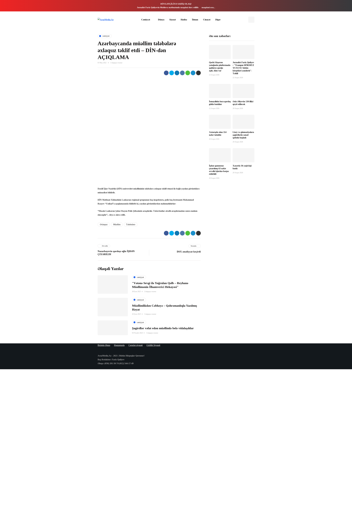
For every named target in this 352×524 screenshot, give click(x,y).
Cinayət (206, 19)
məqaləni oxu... (208, 7)
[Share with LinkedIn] (177, 73)
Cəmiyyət (145, 19)
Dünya (161, 19)
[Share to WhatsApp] (187, 73)
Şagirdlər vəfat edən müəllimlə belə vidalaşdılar (163, 328)
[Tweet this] (171, 73)
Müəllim (116, 224)
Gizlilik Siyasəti (153, 345)
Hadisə (184, 19)
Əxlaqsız (104, 224)
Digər (218, 19)
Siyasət (172, 19)
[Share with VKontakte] (182, 73)
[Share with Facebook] (166, 73)
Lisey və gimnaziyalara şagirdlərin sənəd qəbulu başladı (243, 135)
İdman (195, 19)
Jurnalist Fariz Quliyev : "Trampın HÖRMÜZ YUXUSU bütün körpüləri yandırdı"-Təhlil (243, 67)
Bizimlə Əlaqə (104, 345)
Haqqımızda (119, 345)
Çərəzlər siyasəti (135, 345)
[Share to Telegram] (193, 73)
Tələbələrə (130, 224)
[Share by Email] (198, 73)
